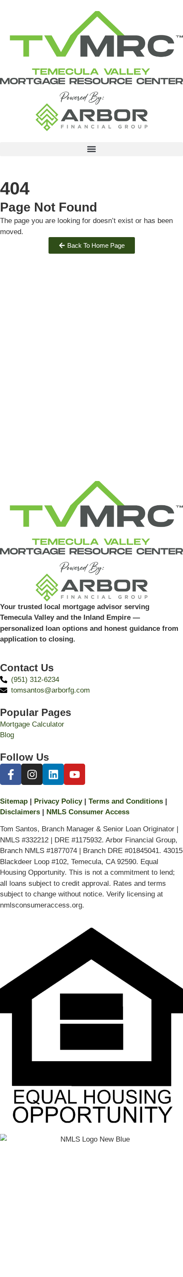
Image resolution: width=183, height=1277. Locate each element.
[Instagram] (32, 774)
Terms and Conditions (126, 801)
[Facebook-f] (10, 774)
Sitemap (14, 801)
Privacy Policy (58, 801)
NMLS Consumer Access (87, 812)
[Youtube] (74, 774)
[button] (91, 149)
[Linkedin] (53, 774)
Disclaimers (20, 812)
